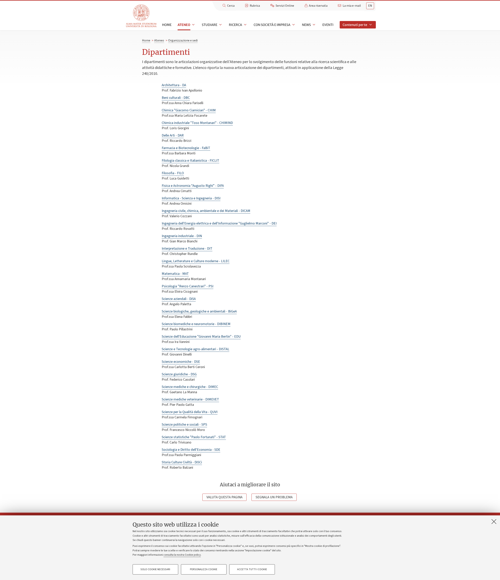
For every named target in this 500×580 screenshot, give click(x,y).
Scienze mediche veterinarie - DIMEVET (190, 399)
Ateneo (184, 25)
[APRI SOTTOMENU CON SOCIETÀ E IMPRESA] (293, 24)
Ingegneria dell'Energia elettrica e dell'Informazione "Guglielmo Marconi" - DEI (219, 223)
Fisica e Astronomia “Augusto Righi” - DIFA (193, 185)
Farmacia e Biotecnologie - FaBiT (186, 148)
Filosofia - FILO (173, 173)
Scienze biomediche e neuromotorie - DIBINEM (196, 324)
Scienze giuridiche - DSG (179, 374)
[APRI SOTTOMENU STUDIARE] (220, 24)
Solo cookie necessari (155, 569)
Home (167, 25)
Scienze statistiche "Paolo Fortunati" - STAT (194, 437)
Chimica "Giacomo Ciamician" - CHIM (189, 110)
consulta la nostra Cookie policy (182, 555)
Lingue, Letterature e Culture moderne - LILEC (195, 261)
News (306, 25)
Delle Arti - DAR (173, 135)
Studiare (209, 25)
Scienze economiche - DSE (181, 361)
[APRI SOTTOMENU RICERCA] (245, 24)
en (370, 6)
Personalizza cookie (203, 569)
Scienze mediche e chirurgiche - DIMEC (190, 386)
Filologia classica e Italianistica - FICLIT (190, 160)
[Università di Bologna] (141, 16)
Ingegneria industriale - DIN (182, 236)
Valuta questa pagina (224, 497)
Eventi (327, 25)
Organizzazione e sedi (183, 40)
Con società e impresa (272, 25)
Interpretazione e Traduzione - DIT (187, 248)
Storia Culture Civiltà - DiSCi (182, 462)
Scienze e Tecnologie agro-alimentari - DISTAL (195, 349)
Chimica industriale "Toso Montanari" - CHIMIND (197, 122)
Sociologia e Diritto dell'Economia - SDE (191, 449)
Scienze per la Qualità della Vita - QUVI (189, 412)
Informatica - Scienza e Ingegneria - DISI (191, 198)
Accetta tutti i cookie (252, 569)
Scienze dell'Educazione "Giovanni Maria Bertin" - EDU (201, 336)
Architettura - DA (174, 85)
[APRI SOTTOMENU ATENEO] (193, 24)
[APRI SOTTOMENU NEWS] (313, 24)
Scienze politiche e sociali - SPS (184, 424)
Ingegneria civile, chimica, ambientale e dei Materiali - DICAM (206, 210)
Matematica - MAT (175, 273)
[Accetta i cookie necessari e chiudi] (494, 521)
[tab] (370, 5)
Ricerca (235, 25)
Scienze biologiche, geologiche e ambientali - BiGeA (199, 311)
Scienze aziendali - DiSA (179, 298)
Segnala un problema (274, 497)
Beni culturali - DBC (176, 97)
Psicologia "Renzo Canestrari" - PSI (187, 286)
